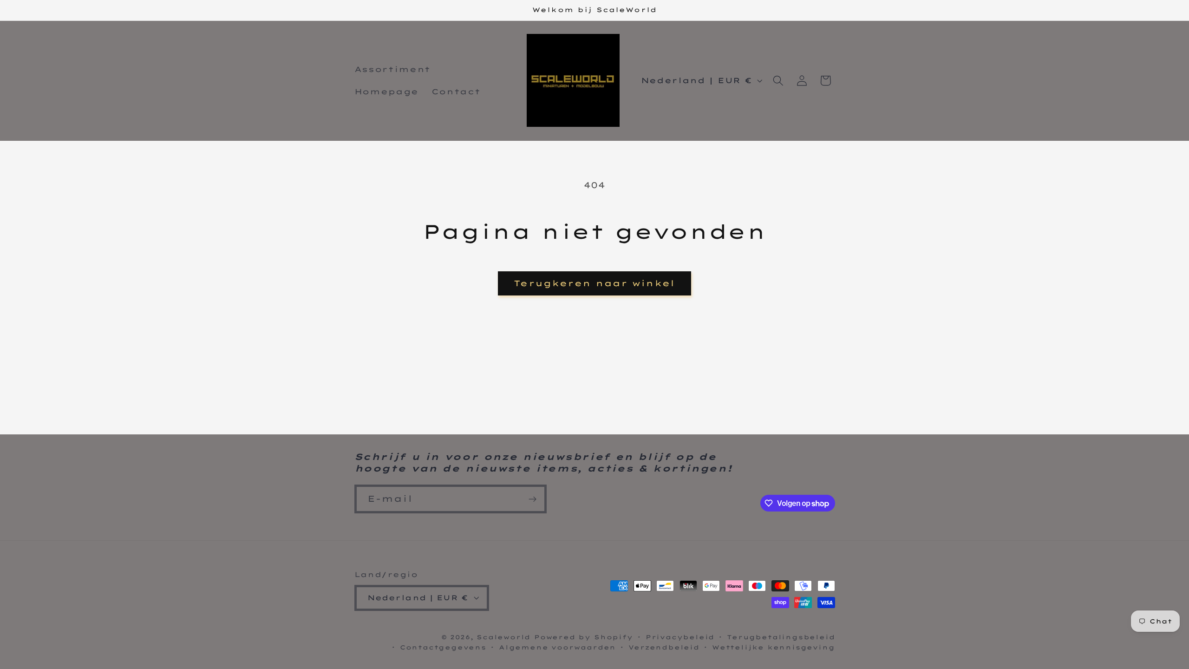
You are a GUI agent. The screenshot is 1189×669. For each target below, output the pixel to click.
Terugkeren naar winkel (594, 283)
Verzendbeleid (663, 647)
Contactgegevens (443, 647)
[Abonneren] (532, 499)
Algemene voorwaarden (557, 647)
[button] (778, 80)
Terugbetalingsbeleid (781, 637)
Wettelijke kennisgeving (773, 647)
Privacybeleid (680, 637)
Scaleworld (503, 637)
